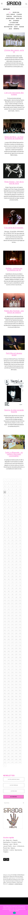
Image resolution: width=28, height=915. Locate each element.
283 (16, 648)
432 (12, 738)
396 (9, 717)
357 (12, 693)
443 (16, 744)
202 (12, 600)
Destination (7, 842)
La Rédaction (11, 883)
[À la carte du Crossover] (14, 216)
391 (8, 714)
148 (16, 567)
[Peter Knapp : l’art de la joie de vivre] (14, 170)
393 (16, 714)
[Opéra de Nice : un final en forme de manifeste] (14, 126)
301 (8, 660)
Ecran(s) (14, 842)
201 (8, 600)
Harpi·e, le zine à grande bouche (14, 411)
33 (16, 498)
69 (20, 519)
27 (12, 495)
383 (16, 708)
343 (16, 684)
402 (12, 720)
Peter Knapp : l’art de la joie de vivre (14, 182)
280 (5, 648)
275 (5, 645)
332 (12, 678)
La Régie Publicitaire (18, 883)
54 (20, 510)
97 (12, 537)
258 (16, 633)
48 (16, 507)
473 (16, 762)
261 (8, 636)
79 (20, 525)
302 (12, 660)
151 (8, 570)
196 (8, 597)
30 (4, 498)
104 (20, 540)
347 (12, 687)
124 (20, 552)
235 (5, 621)
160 (5, 576)
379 (20, 705)
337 (12, 681)
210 (5, 606)
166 (8, 579)
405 (5, 723)
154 (20, 570)
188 (16, 591)
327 (12, 675)
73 (16, 522)
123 (16, 552)
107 (12, 543)
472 (12, 762)
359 (20, 693)
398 (16, 717)
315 (5, 669)
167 (12, 579)
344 (20, 684)
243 (16, 624)
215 (5, 609)
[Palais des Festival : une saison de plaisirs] (14, 300)
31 (8, 498)
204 (20, 600)
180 (5, 588)
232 (12, 618)
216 (8, 609)
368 (16, 699)
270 (5, 642)
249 (20, 627)
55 (4, 513)
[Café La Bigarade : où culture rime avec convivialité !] (14, 442)
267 (12, 639)
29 (20, 495)
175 (5, 585)
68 (16, 519)
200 (5, 600)
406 (9, 723)
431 (8, 738)
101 (8, 540)
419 (20, 729)
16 (8, 489)
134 (20, 558)
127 (12, 555)
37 (12, 501)
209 (20, 603)
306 (9, 663)
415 (5, 729)
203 (16, 600)
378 (16, 705)
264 (20, 636)
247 (12, 627)
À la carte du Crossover (14, 228)
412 (12, 726)
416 (8, 729)
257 (12, 633)
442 (12, 744)
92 (12, 534)
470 (5, 762)
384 (20, 708)
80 (4, 528)
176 (8, 585)
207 (12, 603)
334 (20, 678)
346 (9, 687)
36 (8, 501)
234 (20, 618)
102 (12, 540)
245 (5, 627)
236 (9, 621)
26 (8, 495)
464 (20, 756)
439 (20, 741)
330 (5, 678)
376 (9, 705)
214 (20, 606)
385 (5, 711)
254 (20, 630)
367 (12, 699)
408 (16, 723)
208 (16, 603)
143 (16, 564)
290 (5, 654)
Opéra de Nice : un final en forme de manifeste (14, 138)
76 (8, 525)
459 (20, 753)
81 (8, 528)
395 (5, 717)
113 (16, 546)
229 (20, 615)
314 (20, 666)
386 (9, 711)
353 (16, 690)
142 (12, 564)
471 (8, 762)
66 (8, 519)
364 (20, 696)
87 (12, 531)
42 (12, 504)
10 (4, 486)
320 (5, 672)
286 (9, 651)
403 (16, 720)
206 (9, 603)
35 (4, 501)
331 (8, 678)
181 (8, 588)
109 (20, 543)
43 (16, 504)
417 (12, 729)
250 (5, 630)
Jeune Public (7, 846)
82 (12, 528)
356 (9, 693)
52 (12, 510)
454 (20, 750)
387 (12, 711)
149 (20, 567)
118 (16, 549)
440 (5, 744)
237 (12, 621)
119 (20, 549)
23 (16, 492)
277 (12, 645)
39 (20, 501)
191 (8, 594)
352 (12, 690)
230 (5, 618)
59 (20, 513)
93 (16, 534)
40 (4, 504)
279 (20, 645)
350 (5, 690)
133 (16, 558)
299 (20, 657)
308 (16, 663)
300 (5, 660)
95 (4, 537)
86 (8, 531)
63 (16, 516)
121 (8, 552)
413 (16, 726)
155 (5, 573)
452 (12, 750)
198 (16, 597)
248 (16, 627)
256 (9, 633)
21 (8, 492)
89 (20, 531)
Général (5, 844)
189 (20, 591)
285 (5, 651)
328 (16, 675)
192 (12, 594)
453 (16, 750)
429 (20, 735)
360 (5, 696)
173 (16, 582)
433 (16, 738)
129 (20, 555)
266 (9, 639)
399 (20, 717)
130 (5, 558)
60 (4, 516)
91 (8, 534)
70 (4, 522)
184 (20, 588)
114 (20, 546)
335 (5, 681)
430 (5, 738)
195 (5, 597)
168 (16, 579)
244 (20, 624)
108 (16, 543)
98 (16, 537)
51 (8, 510)
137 (12, 561)
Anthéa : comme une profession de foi (14, 269)
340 (5, 684)
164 (20, 576)
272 (12, 642)
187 (12, 591)
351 (8, 690)
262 (12, 636)
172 (12, 582)
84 (20, 528)
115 (5, 549)
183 (16, 588)
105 (5, 543)
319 (20, 669)
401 (8, 720)
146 (8, 567)
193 (16, 594)
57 (12, 513)
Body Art (9, 840)
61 (8, 516)
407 (12, 723)
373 (16, 702)
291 (8, 654)
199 (20, 597)
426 (9, 735)
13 (16, 486)
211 (8, 606)
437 (12, 741)
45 (4, 507)
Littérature (20, 846)
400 (5, 720)
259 (20, 633)
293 (16, 654)
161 (8, 576)
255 (5, 633)
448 (16, 747)
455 (5, 753)
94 (20, 534)
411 (8, 726)
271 (8, 642)
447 (12, 747)
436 (9, 741)
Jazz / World (13, 844)
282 (12, 648)
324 (20, 672)
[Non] (26, 909)
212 (12, 606)
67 (12, 519)
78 (16, 525)
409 (20, 723)
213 (16, 606)
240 (5, 624)
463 (16, 756)
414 (20, 726)
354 (20, 690)
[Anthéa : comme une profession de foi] (14, 258)
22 (12, 492)
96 (8, 537)
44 (20, 504)
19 (20, 489)
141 (8, 564)
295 (5, 657)
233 (16, 618)
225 (5, 615)
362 (12, 696)
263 (16, 636)
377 (12, 705)
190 (5, 594)
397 (12, 717)
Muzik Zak (6, 848)
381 (8, 708)
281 (8, 648)
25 (4, 495)
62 (12, 516)
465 (5, 759)
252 (12, 630)
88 (16, 531)
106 (8, 543)
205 (5, 603)
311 (8, 666)
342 (12, 684)
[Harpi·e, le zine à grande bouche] (14, 392)
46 (8, 507)
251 (8, 630)
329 (20, 675)
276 (9, 645)
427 (12, 735)
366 (9, 699)
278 (16, 645)
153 (16, 570)
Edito (19, 842)
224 (20, 612)
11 (8, 486)
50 (4, 510)
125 (5, 555)
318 (16, 669)
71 (8, 522)
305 (5, 663)
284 (20, 648)
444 (20, 744)
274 (20, 642)
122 (12, 552)
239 (20, 621)
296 (9, 657)
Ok (14, 912)
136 (8, 561)
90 (4, 534)
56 (8, 513)
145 (5, 567)
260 (5, 636)
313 (16, 666)
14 (20, 486)
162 (12, 576)
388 (16, 711)
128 (16, 555)
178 (16, 585)
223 (16, 612)
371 (8, 702)
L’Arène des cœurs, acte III (14, 51)
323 (16, 672)
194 (20, 594)
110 (5, 546)
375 (5, 705)
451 (8, 750)
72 (12, 522)
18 (16, 489)
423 (16, 732)
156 (8, 573)
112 (12, 546)
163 (16, 576)
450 (5, 750)
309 (20, 663)
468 (16, 759)
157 (12, 573)
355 (5, 693)
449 (20, 747)
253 (16, 630)
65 (4, 519)
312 (12, 666)
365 (5, 699)
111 (8, 546)
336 (9, 681)
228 (16, 615)
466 (9, 759)
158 (16, 573)
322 (12, 672)
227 (12, 615)
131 (8, 558)
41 (8, 504)
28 (16, 495)
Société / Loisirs (8, 850)
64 (20, 516)
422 (12, 732)
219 (20, 609)
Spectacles (18, 850)
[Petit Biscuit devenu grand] (14, 343)
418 (16, 729)
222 (12, 612)
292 (12, 654)
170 (5, 582)
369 (20, 699)
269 (20, 639)
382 (12, 708)
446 (9, 747)
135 (5, 561)
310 (5, 666)
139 (20, 561)
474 (20, 762)
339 (20, 681)
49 (20, 507)
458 (16, 753)
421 (8, 732)
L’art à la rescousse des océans (14, 93)
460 (5, 756)
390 (5, 714)
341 (8, 684)
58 (16, 513)
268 (16, 639)
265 (5, 639)
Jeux (14, 846)
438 (16, 741)
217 (12, 609)
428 (16, 735)
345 (5, 687)
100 (5, 540)
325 (5, 675)
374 (20, 702)
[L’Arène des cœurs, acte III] (14, 39)
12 (12, 486)
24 (20, 492)
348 (16, 687)
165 (5, 579)
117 (12, 549)
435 (5, 741)
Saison (13, 848)
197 (12, 597)
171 (8, 582)
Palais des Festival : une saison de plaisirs (14, 312)
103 (16, 540)
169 (20, 579)
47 (12, 507)
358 (16, 693)
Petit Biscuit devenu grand (14, 354)
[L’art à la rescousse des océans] (14, 82)
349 (20, 687)
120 (5, 552)
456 (9, 753)
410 (5, 726)
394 (20, 714)
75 (4, 525)
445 (5, 747)
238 (16, 621)
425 (5, 735)
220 (5, 612)
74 (20, 522)
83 (16, 528)
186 (8, 591)
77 (12, 525)
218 (16, 609)
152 (12, 570)
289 (20, 651)
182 (12, 588)
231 (8, 618)
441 (8, 744)
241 (8, 624)
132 (12, 558)
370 (5, 702)
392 (12, 714)
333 (16, 678)
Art (4, 840)
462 (12, 756)
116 (8, 549)
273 (16, 642)
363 (16, 696)
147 (12, 567)
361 (8, 696)
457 (12, 753)
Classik (15, 840)
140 (5, 564)
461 (8, 756)
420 (5, 732)
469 (20, 759)
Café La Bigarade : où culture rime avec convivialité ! (14, 454)
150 (5, 570)
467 (12, 759)
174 (20, 582)
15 (4, 489)
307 (12, 663)
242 (12, 624)
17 (12, 489)
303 (16, 660)
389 (20, 711)
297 (12, 657)
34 (20, 498)
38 (16, 501)
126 (8, 555)
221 (8, 612)
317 (12, 669)
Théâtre (5, 852)
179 (20, 585)
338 (16, 681)
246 (9, 627)
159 (20, 573)
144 (20, 564)
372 (12, 702)
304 (20, 660)
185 (5, 591)
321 (8, 672)
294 (20, 654)
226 (9, 615)
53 (16, 510)
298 (16, 657)
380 (5, 708)
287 (12, 651)
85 (4, 531)
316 (8, 669)
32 (12, 498)
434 (20, 738)
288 (16, 651)
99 (20, 537)
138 (16, 561)
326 (9, 675)
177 (12, 585)
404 (20, 720)
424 (20, 732)
